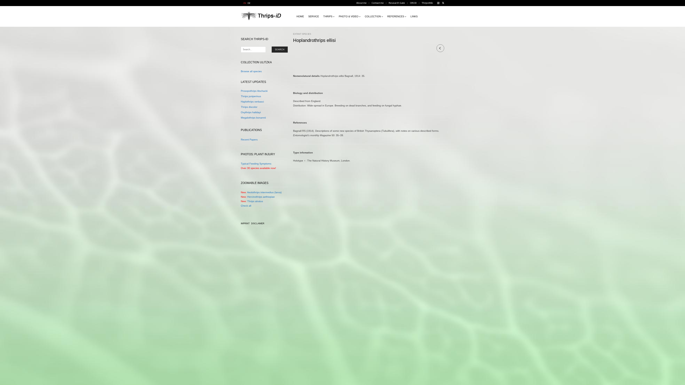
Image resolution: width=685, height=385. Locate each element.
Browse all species (251, 71)
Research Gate (397, 3)
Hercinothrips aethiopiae (261, 196)
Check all (246, 205)
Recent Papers (249, 139)
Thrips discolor (249, 107)
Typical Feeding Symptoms (256, 163)
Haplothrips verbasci (252, 101)
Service (313, 16)
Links (414, 16)
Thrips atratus (255, 201)
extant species (302, 34)
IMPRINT (245, 223)
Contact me (378, 3)
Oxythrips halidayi (251, 112)
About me (361, 3)
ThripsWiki (427, 3)
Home (300, 16)
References (395, 16)
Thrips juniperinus (251, 96)
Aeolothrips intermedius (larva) (264, 192)
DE (249, 3)
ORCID (413, 3)
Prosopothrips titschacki (254, 90)
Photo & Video (348, 16)
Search (280, 49)
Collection (373, 16)
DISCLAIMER (257, 223)
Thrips (327, 16)
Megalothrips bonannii (253, 117)
